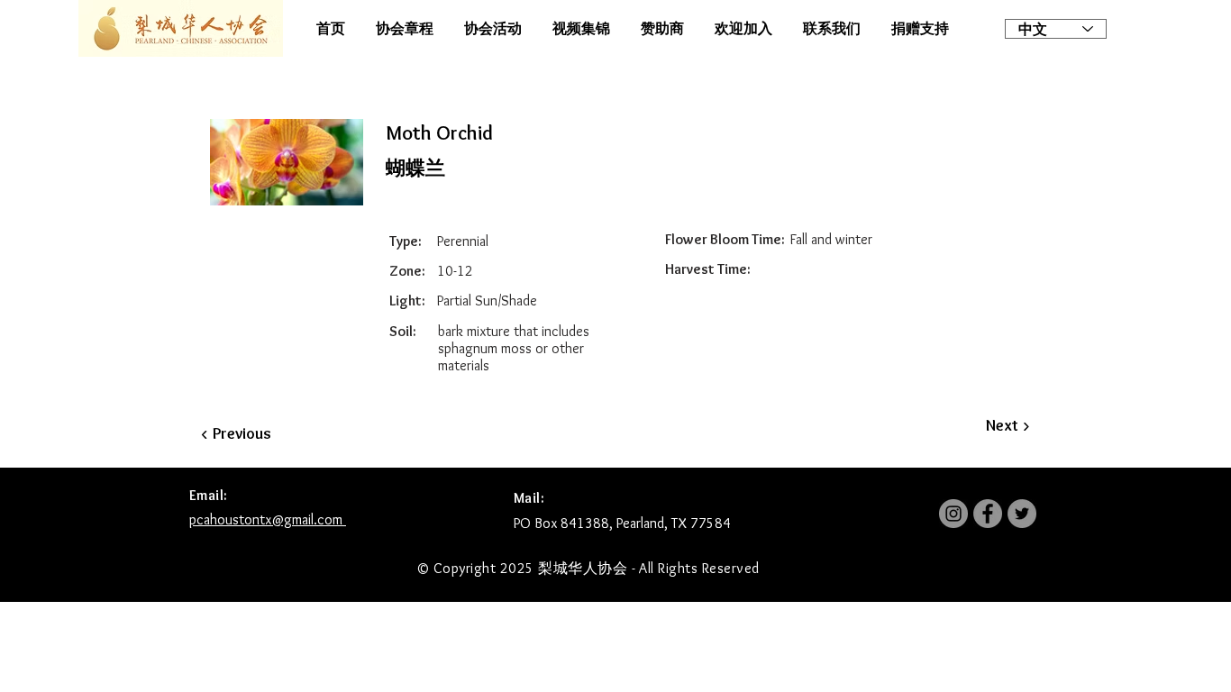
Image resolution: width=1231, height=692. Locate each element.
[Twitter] (1022, 513)
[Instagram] (953, 513)
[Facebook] (987, 513)
